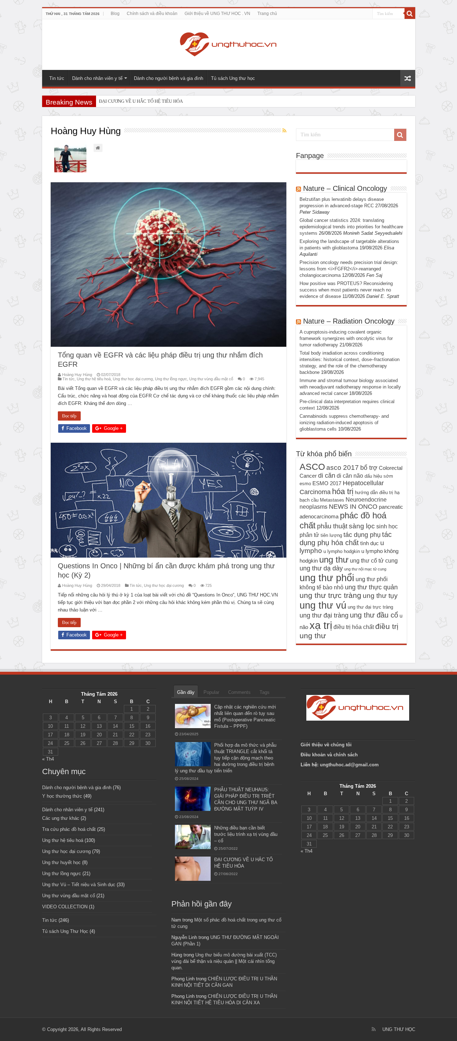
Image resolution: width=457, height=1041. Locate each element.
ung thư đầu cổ (374, 615)
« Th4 (48, 759)
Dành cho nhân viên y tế (97, 78)
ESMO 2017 (326, 483)
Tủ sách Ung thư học (233, 78)
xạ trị (321, 625)
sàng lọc (362, 526)
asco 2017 (342, 467)
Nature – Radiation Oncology (349, 321)
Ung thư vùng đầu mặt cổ (211, 379)
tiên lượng (331, 535)
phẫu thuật (332, 526)
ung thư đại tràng (324, 615)
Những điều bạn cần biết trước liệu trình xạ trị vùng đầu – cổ (245, 834)
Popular (211, 692)
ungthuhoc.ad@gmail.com (349, 764)
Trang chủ (267, 13)
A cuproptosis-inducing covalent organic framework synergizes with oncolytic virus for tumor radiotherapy (346, 338)
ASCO (312, 467)
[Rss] (373, 1029)
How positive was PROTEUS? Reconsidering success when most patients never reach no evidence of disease (346, 290)
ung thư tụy (380, 595)
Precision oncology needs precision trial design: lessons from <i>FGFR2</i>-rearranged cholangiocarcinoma (349, 269)
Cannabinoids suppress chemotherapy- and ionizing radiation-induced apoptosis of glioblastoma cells (344, 422)
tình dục (369, 543)
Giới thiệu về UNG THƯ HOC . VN (217, 13)
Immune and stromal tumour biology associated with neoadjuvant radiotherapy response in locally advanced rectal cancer (350, 387)
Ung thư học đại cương (133, 379)
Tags (265, 692)
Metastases (332, 500)
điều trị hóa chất (353, 627)
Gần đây (186, 692)
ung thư (333, 559)
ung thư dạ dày (321, 568)
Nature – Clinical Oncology (345, 188)
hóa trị (342, 491)
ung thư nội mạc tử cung (365, 569)
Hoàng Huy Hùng (77, 374)
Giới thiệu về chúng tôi (327, 744)
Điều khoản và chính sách (329, 754)
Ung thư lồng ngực (171, 379)
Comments (239, 692)
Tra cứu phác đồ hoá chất (69, 829)
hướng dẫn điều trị (374, 492)
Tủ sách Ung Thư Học (65, 931)
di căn (326, 475)
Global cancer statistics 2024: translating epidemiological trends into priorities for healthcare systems (351, 227)
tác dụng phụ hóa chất (346, 538)
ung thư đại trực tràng (370, 607)
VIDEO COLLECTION (64, 906)
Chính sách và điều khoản (152, 13)
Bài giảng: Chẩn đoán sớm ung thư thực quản (143, 101)
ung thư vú (323, 605)
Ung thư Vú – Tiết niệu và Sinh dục (78, 884)
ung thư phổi (327, 577)
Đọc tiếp (69, 415)
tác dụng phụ (362, 534)
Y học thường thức (62, 796)
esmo (305, 483)
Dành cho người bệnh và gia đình (168, 78)
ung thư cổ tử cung (374, 560)
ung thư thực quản (371, 587)
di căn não (350, 475)
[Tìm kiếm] (410, 13)
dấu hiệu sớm (379, 476)
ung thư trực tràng (330, 595)
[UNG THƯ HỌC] (228, 43)
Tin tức (56, 78)
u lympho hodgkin (341, 551)
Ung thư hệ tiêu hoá (94, 379)
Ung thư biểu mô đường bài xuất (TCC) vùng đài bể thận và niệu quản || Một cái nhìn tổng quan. (224, 961)
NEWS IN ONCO (353, 506)
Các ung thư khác (60, 818)
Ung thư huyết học (61, 862)
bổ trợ (368, 467)
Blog (115, 13)
